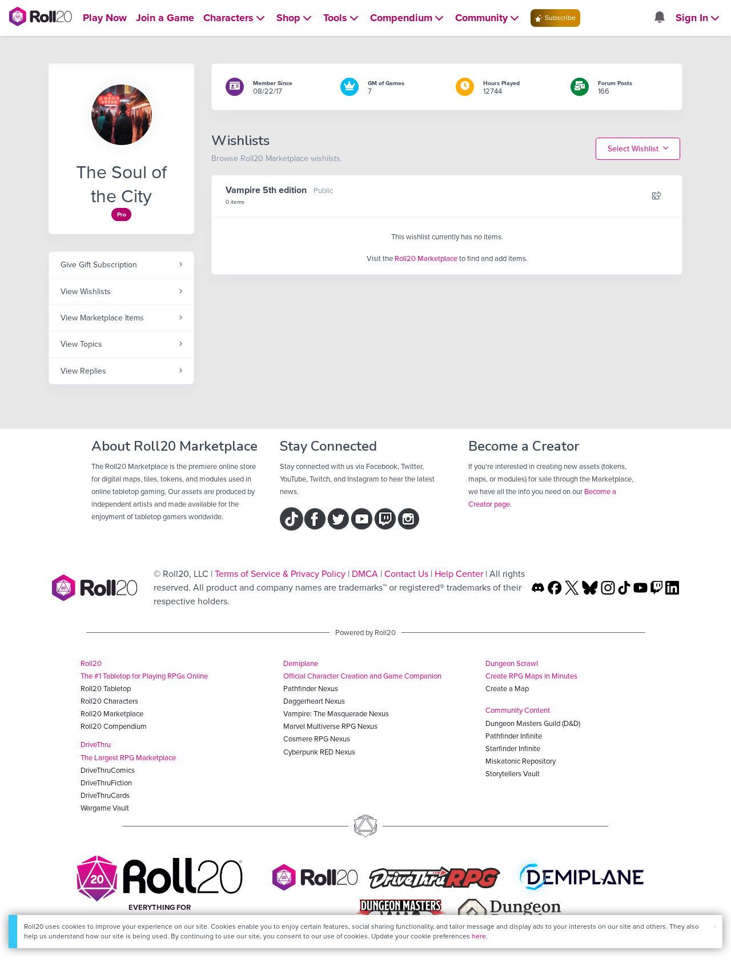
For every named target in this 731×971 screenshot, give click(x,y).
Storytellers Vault (512, 773)
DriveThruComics (108, 770)
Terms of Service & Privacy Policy (280, 573)
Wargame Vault (105, 808)
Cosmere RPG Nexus (316, 738)
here (479, 936)
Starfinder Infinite (512, 748)
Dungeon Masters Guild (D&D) (532, 723)
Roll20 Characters (109, 701)
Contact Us (406, 573)
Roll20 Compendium (114, 726)
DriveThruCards (105, 795)
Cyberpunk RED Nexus (319, 752)
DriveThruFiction (106, 782)
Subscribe (559, 18)
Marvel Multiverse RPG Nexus (330, 726)
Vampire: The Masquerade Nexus (336, 713)
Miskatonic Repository (520, 761)
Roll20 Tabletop (106, 688)
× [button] (715, 926)
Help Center (459, 573)
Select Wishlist (634, 149)
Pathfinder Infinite (513, 736)
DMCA (365, 573)
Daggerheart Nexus (314, 701)
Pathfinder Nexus (310, 688)
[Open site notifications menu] (659, 18)
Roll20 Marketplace (426, 258)
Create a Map (507, 688)
